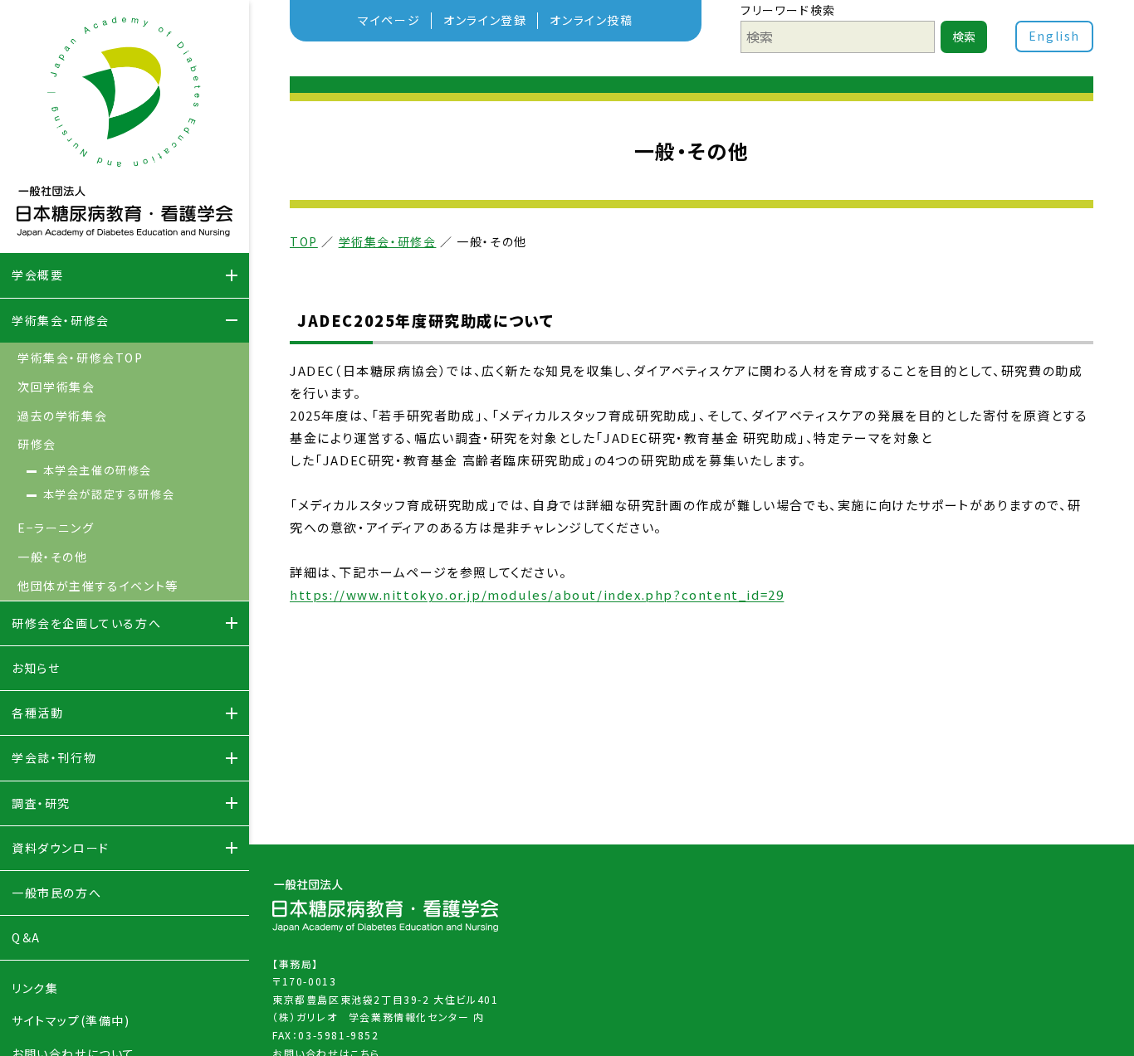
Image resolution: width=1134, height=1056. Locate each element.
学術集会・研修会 (388, 241)
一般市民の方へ (56, 892)
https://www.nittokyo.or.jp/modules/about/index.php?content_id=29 (537, 594)
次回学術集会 (56, 386)
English (1054, 35)
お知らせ (36, 667)
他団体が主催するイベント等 (97, 585)
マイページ (389, 20)
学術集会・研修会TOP (80, 357)
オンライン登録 (484, 20)
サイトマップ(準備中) (71, 1020)
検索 (963, 36)
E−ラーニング (55, 527)
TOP (304, 241)
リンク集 (35, 988)
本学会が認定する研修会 (109, 494)
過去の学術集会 (62, 415)
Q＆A (26, 937)
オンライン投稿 (591, 20)
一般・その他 (52, 556)
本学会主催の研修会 (97, 470)
